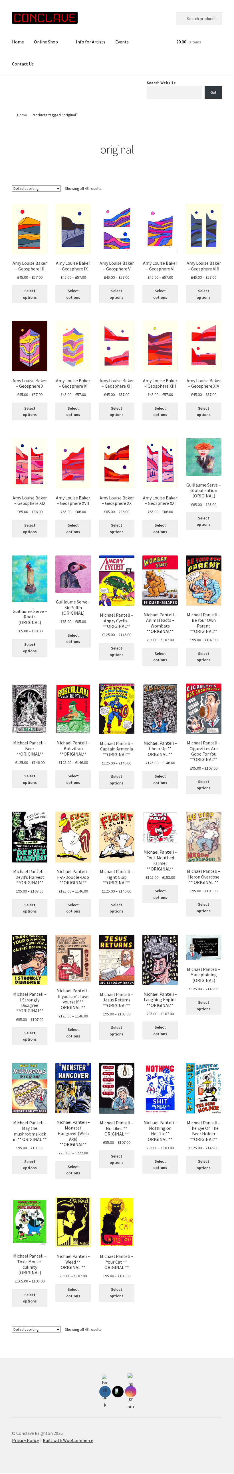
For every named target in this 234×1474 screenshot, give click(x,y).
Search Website (161, 82)
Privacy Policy (25, 1440)
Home (18, 42)
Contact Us (23, 64)
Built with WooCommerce (68, 1440)
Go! (213, 92)
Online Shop (46, 42)
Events (122, 42)
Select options (30, 294)
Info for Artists (90, 42)
